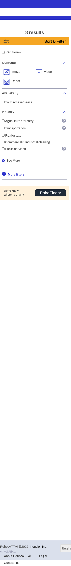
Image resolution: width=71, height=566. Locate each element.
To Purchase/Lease (18, 102)
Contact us (11, 562)
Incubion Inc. (38, 546)
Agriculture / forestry (19, 121)
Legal (43, 556)
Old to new (14, 52)
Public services (15, 149)
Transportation (15, 128)
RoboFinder (50, 193)
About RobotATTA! (17, 556)
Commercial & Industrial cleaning (27, 142)
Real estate (13, 135)
